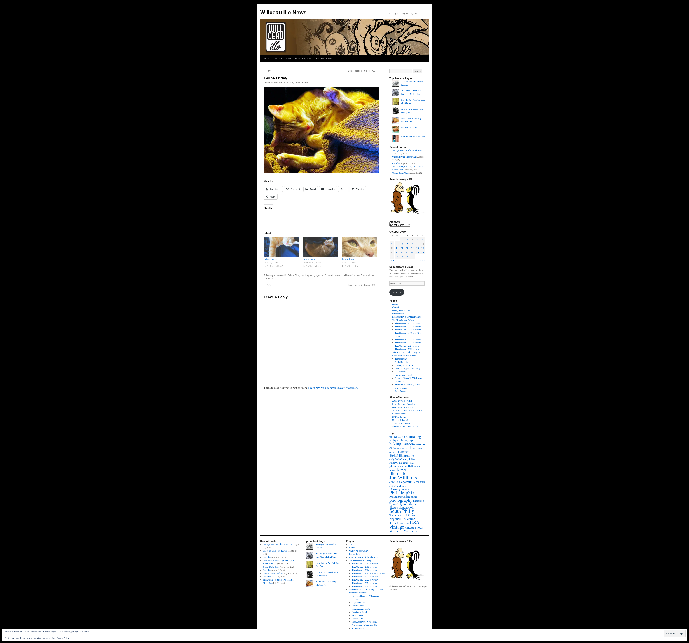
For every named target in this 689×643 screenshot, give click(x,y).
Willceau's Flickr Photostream (405, 426)
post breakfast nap (351, 275)
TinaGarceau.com (323, 58)
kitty (413, 481)
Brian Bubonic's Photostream (404, 403)
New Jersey (397, 485)
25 (417, 252)
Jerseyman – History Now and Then (407, 410)
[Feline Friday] (281, 247)
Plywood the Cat (333, 275)
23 (407, 252)
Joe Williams (403, 477)
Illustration (399, 473)
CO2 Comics (399, 448)
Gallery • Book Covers (402, 310)
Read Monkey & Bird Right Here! (406, 316)
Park (267, 70)
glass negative (398, 466)
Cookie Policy (63, 638)
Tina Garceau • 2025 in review (408, 349)
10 (412, 243)
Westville (396, 530)
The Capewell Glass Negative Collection (402, 517)
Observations (400, 371)
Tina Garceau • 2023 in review (408, 342)
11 (417, 243)
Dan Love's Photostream (402, 407)
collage (410, 447)
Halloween (414, 466)
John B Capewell (400, 481)
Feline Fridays (295, 275)
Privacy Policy (398, 313)
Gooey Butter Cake (400, 172)
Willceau (410, 530)
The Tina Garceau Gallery (403, 319)
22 (402, 252)
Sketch (393, 507)
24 (412, 252)
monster (420, 482)
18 (417, 247)
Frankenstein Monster (404, 374)
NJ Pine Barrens (399, 416)
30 (407, 256)
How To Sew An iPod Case (413, 136)
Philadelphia (401, 492)
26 (422, 252)
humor (401, 469)
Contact (278, 58)
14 (397, 247)
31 (412, 256)
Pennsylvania (399, 488)
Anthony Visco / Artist (402, 400)
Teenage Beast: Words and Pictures (407, 150)
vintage (396, 526)
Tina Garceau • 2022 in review (408, 339)
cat (391, 447)
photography (401, 500)
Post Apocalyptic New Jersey (407, 368)
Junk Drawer (400, 390)
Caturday (396, 163)
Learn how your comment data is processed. (333, 387)
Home (267, 58)
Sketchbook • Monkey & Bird (407, 384)
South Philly (401, 511)
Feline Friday (270, 259)
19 (422, 247)
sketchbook (406, 507)
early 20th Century (399, 459)
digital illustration (401, 455)
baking (395, 444)
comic (420, 448)
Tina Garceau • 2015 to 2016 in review (368, 573)
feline (412, 459)
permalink (268, 278)
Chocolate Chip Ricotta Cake (404, 156)
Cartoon (408, 443)
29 (402, 256)
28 (397, 256)
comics (404, 451)
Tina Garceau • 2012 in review (408, 323)
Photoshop (418, 500)
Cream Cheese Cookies (273, 573)
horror (392, 470)
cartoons (419, 444)
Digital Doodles (401, 361)
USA (415, 522)
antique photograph (401, 440)
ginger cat (319, 275)
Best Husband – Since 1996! (363, 70)
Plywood (393, 504)
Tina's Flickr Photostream (403, 423)
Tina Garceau (301, 82)
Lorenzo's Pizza (399, 413)
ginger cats (408, 462)
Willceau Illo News (283, 12)
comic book (394, 452)
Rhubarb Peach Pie (409, 127)
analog (415, 436)
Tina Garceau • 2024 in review (408, 345)
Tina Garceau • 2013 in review (408, 326)
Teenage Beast (401, 358)
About (288, 58)
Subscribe (397, 292)
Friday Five (395, 462)
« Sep (392, 260)
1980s (405, 437)
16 (407, 247)
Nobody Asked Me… (401, 420)
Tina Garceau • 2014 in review (408, 329)
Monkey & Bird (303, 58)
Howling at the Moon (404, 365)
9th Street (395, 437)
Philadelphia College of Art (403, 496)
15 (402, 247)
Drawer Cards (401, 387)
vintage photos (414, 527)
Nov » (422, 260)
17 (412, 247)
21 (397, 252)
